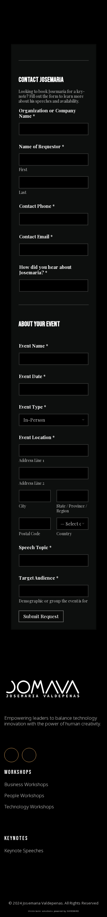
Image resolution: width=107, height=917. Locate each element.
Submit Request (41, 616)
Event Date (32, 376)
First (23, 169)
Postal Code (29, 533)
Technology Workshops (29, 807)
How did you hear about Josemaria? (45, 269)
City (22, 506)
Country (64, 533)
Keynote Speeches (23, 850)
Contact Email (36, 236)
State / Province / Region (71, 508)
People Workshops (24, 795)
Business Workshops (26, 784)
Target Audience (38, 578)
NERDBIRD (73, 910)
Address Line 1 (31, 460)
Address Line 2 (31, 483)
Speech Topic (35, 547)
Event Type (32, 406)
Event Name (33, 345)
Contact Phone (37, 206)
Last (22, 192)
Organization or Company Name (47, 113)
